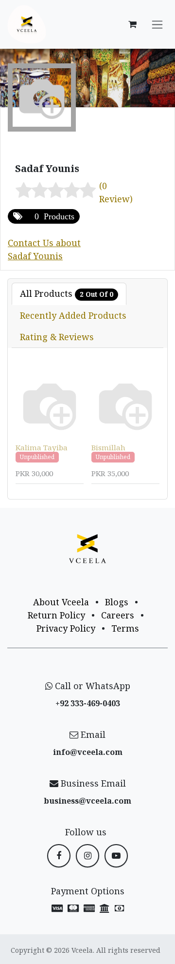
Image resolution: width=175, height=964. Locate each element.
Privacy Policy (65, 628)
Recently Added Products (73, 315)
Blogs (116, 602)
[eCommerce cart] (132, 24)
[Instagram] (87, 856)
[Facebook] (58, 856)
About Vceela (61, 602)
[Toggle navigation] (157, 25)
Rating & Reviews (57, 337)
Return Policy (56, 615)
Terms (125, 628)
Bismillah (108, 447)
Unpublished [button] (37, 457)
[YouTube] (116, 856)
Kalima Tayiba (42, 447)
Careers (117, 615)
